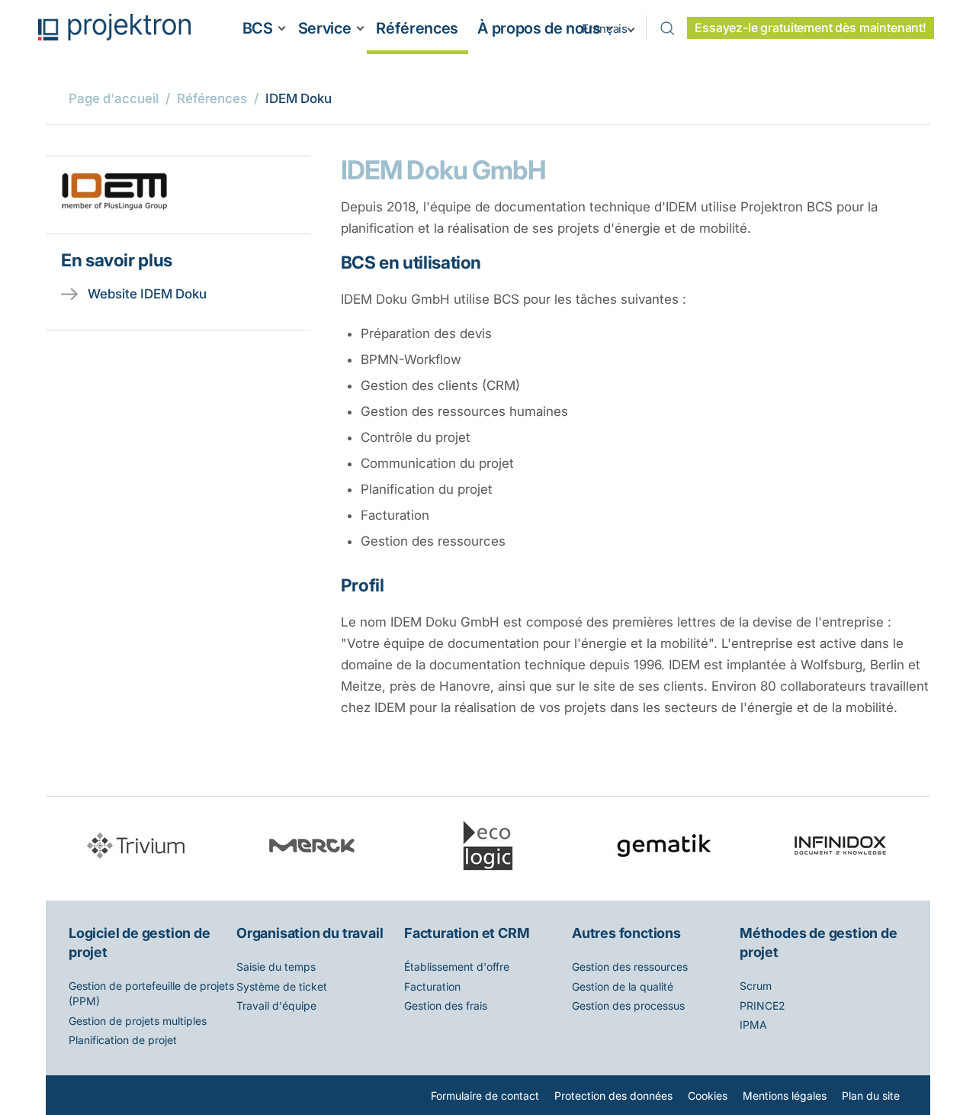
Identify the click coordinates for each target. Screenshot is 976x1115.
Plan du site (871, 1095)
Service (324, 28)
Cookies (707, 1095)
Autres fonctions (626, 933)
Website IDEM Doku (147, 293)
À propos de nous (538, 28)
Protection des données (613, 1095)
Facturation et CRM (466, 933)
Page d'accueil (114, 98)
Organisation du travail (309, 933)
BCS (257, 28)
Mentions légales (785, 1095)
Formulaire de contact (485, 1095)
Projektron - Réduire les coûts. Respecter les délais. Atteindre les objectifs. (114, 27)
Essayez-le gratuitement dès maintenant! (810, 28)
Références (417, 28)
